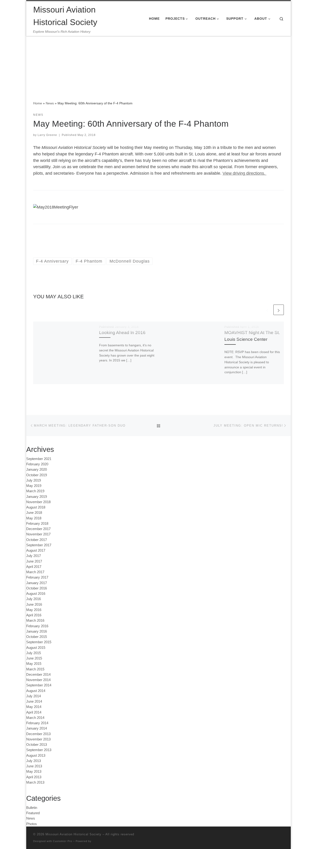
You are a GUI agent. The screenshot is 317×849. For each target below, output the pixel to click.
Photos (31, 824)
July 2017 (33, 556)
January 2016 (36, 631)
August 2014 (35, 691)
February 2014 (37, 723)
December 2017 (38, 529)
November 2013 (38, 739)
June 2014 (34, 701)
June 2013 (34, 766)
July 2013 (33, 761)
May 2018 (33, 518)
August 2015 (35, 648)
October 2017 (36, 540)
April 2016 (33, 615)
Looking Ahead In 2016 (122, 332)
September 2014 (38, 685)
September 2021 (38, 459)
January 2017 (36, 583)
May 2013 (33, 771)
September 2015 (38, 642)
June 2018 (34, 513)
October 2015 (36, 637)
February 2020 (37, 464)
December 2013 (38, 734)
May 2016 (33, 610)
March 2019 (35, 491)
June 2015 (34, 658)
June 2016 (34, 604)
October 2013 (36, 744)
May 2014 (33, 707)
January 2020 (36, 469)
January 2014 (36, 728)
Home (37, 103)
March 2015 (35, 669)
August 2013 (35, 755)
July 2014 (33, 696)
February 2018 (37, 523)
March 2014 (35, 718)
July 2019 (33, 480)
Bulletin (31, 808)
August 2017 (35, 550)
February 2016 (37, 626)
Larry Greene (47, 135)
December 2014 (38, 674)
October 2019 (36, 475)
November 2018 (38, 502)
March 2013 (35, 782)
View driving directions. (244, 173)
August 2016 (35, 593)
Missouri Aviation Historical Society (73, 834)
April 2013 (33, 777)
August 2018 (35, 507)
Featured (33, 813)
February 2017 (37, 577)
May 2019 (33, 486)
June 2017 (34, 561)
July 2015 (33, 653)
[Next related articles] (278, 310)
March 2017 (35, 572)
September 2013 (38, 750)
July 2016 (33, 599)
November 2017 (38, 534)
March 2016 (35, 620)
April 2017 (33, 567)
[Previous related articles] (267, 310)
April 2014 (33, 712)
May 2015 (33, 664)
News (50, 103)
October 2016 (36, 588)
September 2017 (38, 545)
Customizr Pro (62, 841)
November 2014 (38, 680)
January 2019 (36, 496)
